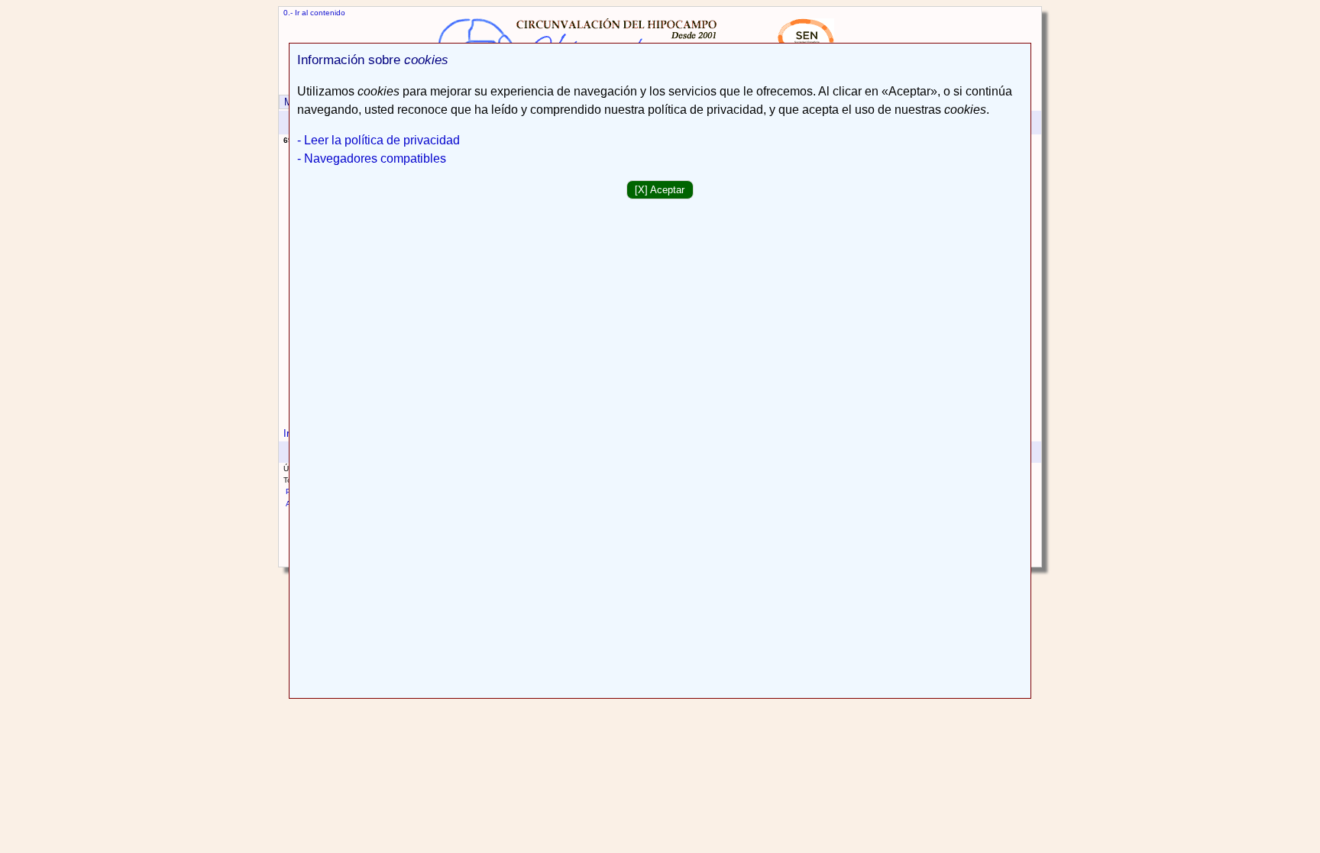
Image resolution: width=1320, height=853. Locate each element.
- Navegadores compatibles (371, 158)
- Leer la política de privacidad (378, 140)
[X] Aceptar (659, 189)
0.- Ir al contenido (314, 12)
